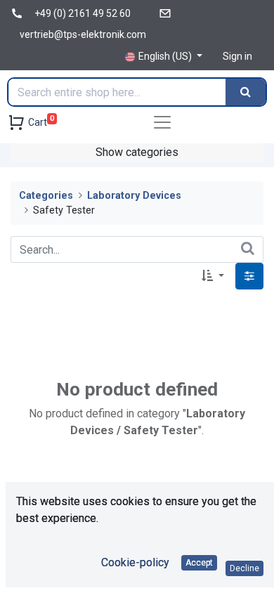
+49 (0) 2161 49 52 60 (82, 13)
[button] (213, 276)
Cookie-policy (135, 562)
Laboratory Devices (134, 196)
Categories (46, 196)
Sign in (237, 56)
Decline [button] (244, 568)
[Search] (246, 92)
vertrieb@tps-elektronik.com (83, 34)
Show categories (137, 152)
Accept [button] (199, 563)
